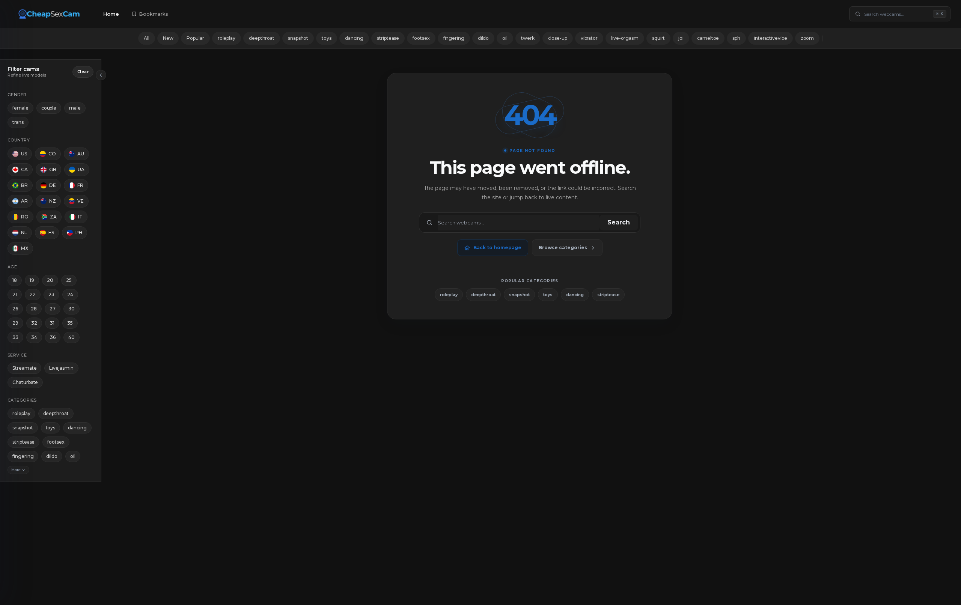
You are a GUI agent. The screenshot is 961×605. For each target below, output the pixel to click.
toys (326, 38)
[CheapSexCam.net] (50, 14)
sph (736, 38)
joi (681, 38)
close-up (557, 38)
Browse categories (563, 247)
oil (505, 38)
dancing (354, 38)
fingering (453, 38)
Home (111, 14)
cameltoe (708, 38)
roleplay (226, 38)
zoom (807, 38)
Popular (195, 38)
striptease (388, 38)
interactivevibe (770, 38)
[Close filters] (101, 75)
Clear (83, 71)
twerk (528, 38)
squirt (658, 38)
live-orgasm (625, 38)
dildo (483, 38)
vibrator (589, 38)
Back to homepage (497, 247)
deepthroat (261, 38)
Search (618, 222)
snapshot (298, 38)
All (146, 38)
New (168, 38)
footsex (421, 38)
